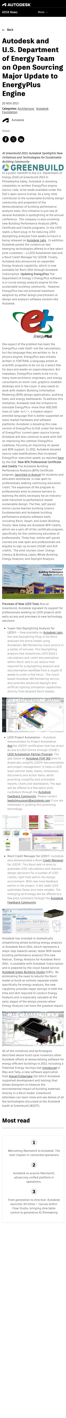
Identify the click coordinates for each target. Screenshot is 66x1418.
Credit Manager (53, 860)
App (10, 746)
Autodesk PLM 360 (38, 758)
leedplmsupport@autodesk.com (28, 801)
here (61, 458)
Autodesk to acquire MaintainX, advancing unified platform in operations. (34, 1177)
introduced (49, 1068)
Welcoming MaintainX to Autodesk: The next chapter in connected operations (34, 1153)
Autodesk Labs (36, 240)
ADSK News (9, 12)
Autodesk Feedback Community (29, 794)
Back (10, 30)
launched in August (28, 475)
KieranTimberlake (21, 1076)
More (41, 12)
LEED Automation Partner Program (30, 754)
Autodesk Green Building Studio (23, 972)
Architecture (26, 109)
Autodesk (17, 120)
